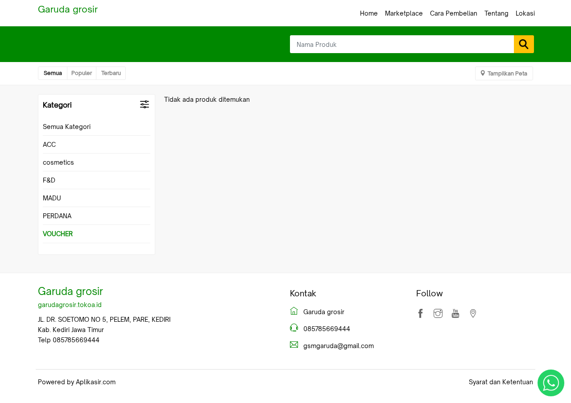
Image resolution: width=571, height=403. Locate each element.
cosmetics (58, 162)
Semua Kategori (67, 126)
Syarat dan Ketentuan (501, 382)
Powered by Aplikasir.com (77, 382)
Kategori (57, 104)
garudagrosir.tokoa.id (70, 304)
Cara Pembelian (453, 13)
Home (369, 13)
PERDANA (57, 216)
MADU (52, 198)
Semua (53, 73)
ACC (49, 144)
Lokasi (525, 13)
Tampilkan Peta (507, 73)
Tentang (496, 13)
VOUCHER (58, 233)
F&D (49, 180)
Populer (81, 73)
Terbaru (111, 73)
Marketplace (404, 13)
